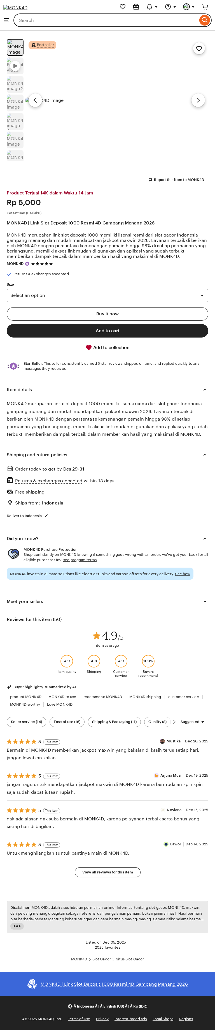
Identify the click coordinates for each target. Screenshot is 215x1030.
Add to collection (111, 347)
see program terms (80, 560)
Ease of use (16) (67, 722)
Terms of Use (79, 1019)
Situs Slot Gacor (130, 959)
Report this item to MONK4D (179, 180)
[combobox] (105, 20)
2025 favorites (107, 947)
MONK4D (15, 263)
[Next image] (198, 100)
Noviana (174, 810)
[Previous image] (35, 100)
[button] (107, 1006)
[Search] (205, 20)
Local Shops (163, 1019)
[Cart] (205, 6)
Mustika (174, 741)
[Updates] (152, 6)
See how (182, 574)
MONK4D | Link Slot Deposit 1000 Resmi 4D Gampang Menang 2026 (81, 223)
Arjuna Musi (170, 775)
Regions (186, 1019)
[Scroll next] (174, 722)
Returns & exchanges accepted (48, 480)
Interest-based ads (130, 1019)
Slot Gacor (101, 959)
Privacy (102, 1019)
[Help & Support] (170, 6)
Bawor (175, 844)
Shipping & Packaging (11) (114, 722)
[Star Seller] (27, 264)
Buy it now (107, 313)
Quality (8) (157, 722)
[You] (189, 6)
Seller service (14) (26, 722)
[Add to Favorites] (199, 48)
